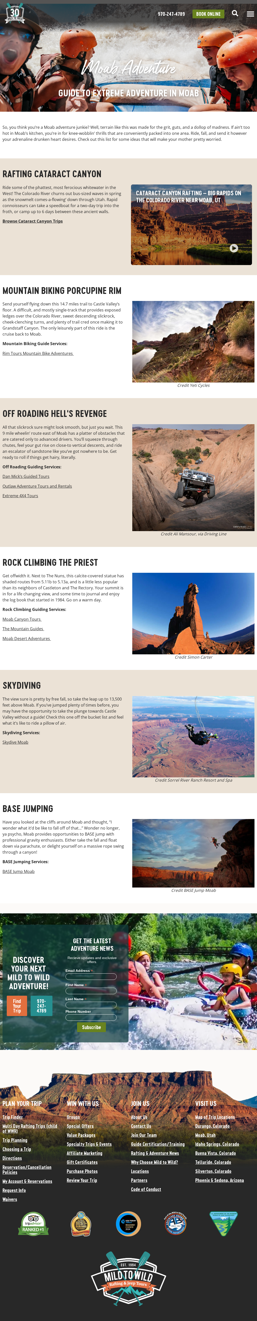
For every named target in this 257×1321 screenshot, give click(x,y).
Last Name (76, 999)
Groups (73, 1117)
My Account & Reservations (27, 1181)
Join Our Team (144, 1135)
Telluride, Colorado (213, 1162)
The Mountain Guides (23, 629)
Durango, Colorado (212, 1126)
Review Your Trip (82, 1180)
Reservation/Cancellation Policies (27, 1169)
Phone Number (78, 1011)
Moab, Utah (205, 1135)
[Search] (235, 13)
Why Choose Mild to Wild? (154, 1162)
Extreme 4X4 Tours (20, 495)
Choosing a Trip (17, 1149)
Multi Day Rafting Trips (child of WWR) (30, 1128)
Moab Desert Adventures (27, 638)
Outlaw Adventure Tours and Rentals (37, 486)
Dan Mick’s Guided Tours (26, 476)
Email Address (79, 970)
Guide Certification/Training (158, 1144)
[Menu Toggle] (250, 14)
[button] (233, 249)
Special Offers (80, 1126)
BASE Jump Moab (19, 871)
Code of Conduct (146, 1189)
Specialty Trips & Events (89, 1144)
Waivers (10, 1199)
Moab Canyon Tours (22, 619)
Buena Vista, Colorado (215, 1153)
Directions (12, 1158)
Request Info (14, 1190)
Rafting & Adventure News (155, 1153)
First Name (76, 985)
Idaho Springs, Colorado (217, 1144)
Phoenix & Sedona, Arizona (219, 1180)
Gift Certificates (82, 1162)
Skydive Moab (15, 742)
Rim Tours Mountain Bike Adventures (38, 353)
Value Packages (81, 1135)
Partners (139, 1180)
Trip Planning (15, 1140)
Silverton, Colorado (213, 1171)
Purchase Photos (82, 1171)
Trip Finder (13, 1117)
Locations (140, 1171)
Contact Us (141, 1126)
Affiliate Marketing (84, 1153)
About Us (139, 1117)
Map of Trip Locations (215, 1117)
